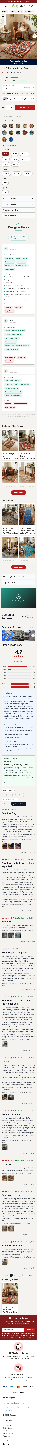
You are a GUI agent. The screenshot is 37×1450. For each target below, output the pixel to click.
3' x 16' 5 (28, 173)
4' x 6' (14, 154)
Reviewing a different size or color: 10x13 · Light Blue (18, 930)
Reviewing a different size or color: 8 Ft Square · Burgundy (17, 840)
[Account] (29, 6)
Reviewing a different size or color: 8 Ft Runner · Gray (18, 1223)
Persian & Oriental (16, 11)
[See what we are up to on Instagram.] (8, 1444)
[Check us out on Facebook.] (4, 1444)
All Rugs (4, 11)
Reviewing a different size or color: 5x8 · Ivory (16, 1039)
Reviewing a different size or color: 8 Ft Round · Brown (18, 779)
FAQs (5, 1431)
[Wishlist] (32, 6)
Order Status (7, 1428)
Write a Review (20, 804)
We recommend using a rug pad (24, 93)
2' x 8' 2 (6, 173)
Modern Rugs (29, 11)
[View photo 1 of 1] (5, 1044)
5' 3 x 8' (24, 154)
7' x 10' (15, 159)
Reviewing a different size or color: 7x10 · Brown (17, 1173)
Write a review (24, 73)
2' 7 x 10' (17, 173)
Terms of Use (8, 1403)
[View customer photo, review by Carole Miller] (18, 635)
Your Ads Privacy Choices (13, 1408)
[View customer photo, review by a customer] (29, 635)
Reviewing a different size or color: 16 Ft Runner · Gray (18, 1257)
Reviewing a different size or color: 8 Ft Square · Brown (17, 905)
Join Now (30, 1330)
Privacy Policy (6, 1335)
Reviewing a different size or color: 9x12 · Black (16, 1092)
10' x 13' (15, 164)
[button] (18, 16)
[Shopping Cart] (34, 6)
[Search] (6, 6)
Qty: (3, 107)
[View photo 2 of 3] (11, 846)
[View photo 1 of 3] (5, 846)
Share (20, 116)
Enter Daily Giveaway (10, 1420)
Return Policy (8, 1433)
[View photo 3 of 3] (18, 846)
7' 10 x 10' (25, 159)
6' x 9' (6, 159)
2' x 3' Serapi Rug (9, 486)
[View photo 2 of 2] (11, 1097)
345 (25, 1275)
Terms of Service (27, 1337)
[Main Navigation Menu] (2, 6)
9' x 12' (6, 164)
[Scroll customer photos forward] (33, 635)
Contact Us (7, 1425)
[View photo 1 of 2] (5, 1097)
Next (30, 1275)
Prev (6, 1275)
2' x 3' (5, 154)
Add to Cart (25, 107)
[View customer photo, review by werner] (7, 635)
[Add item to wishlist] (16, 430)
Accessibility (7, 1436)
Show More (18, 493)
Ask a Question (8, 116)
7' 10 (5, 183)
